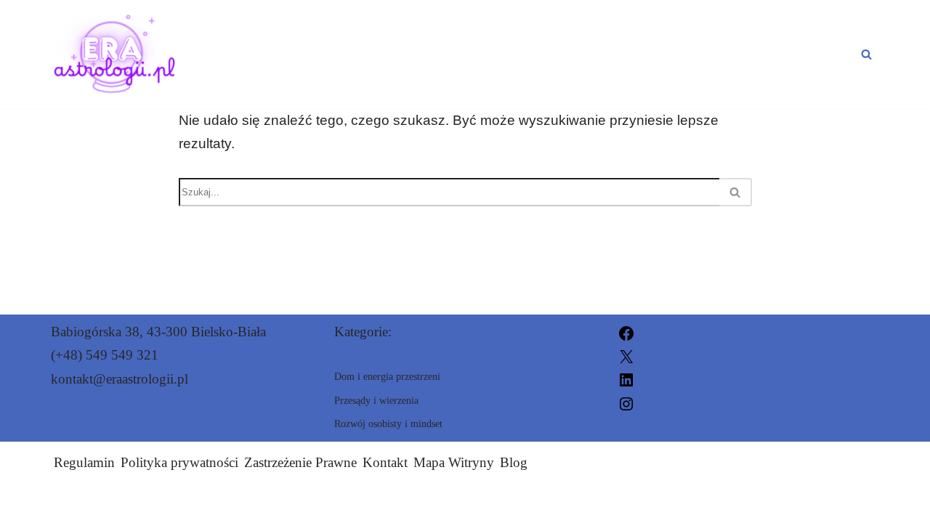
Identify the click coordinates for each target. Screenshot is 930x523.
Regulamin (84, 462)
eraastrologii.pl (622, 503)
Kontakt (385, 462)
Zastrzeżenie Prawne (300, 462)
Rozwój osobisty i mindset (315, 67)
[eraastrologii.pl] (115, 54)
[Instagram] (626, 402)
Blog (513, 462)
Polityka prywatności (179, 462)
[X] (626, 354)
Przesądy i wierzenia (293, 41)
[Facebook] (626, 331)
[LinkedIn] (626, 378)
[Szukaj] (866, 54)
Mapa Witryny (453, 462)
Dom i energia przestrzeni (527, 41)
